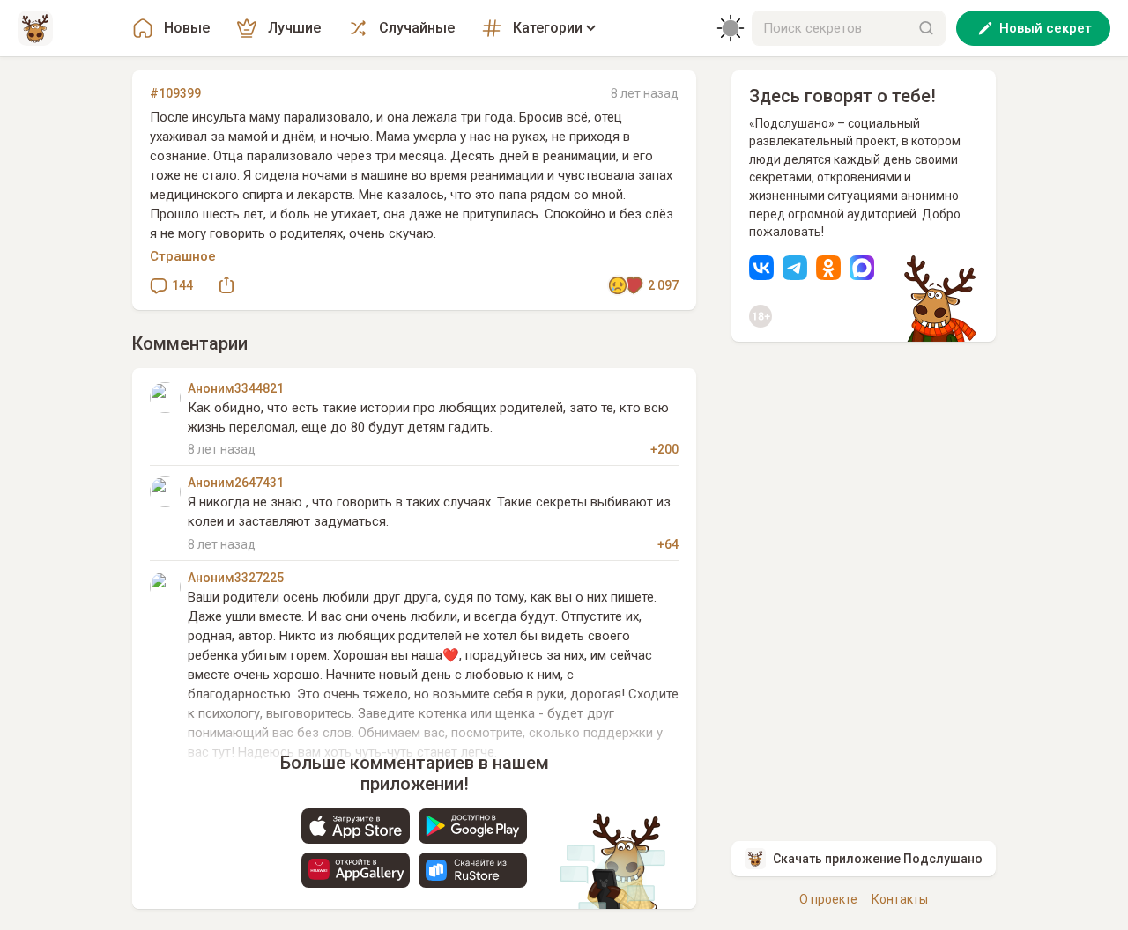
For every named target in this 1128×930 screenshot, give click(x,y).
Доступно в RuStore (473, 870)
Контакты (900, 899)
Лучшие (294, 27)
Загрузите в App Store (355, 826)
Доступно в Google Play (473, 826)
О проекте (828, 899)
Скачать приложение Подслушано (878, 859)
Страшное (183, 256)
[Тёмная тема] (730, 28)
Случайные (417, 27)
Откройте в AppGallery (355, 870)
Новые (187, 27)
